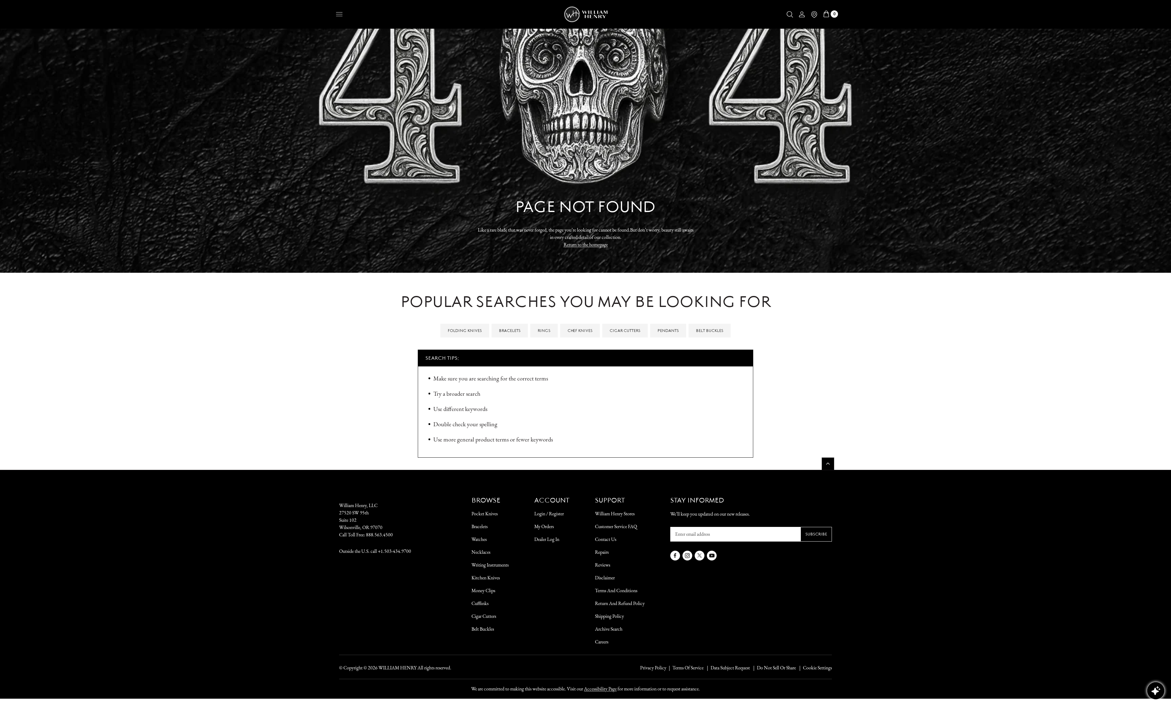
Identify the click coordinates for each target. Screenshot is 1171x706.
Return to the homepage (586, 244)
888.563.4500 (379, 534)
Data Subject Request (730, 668)
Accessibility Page (600, 689)
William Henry (397, 668)
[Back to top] (828, 463)
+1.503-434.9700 (394, 551)
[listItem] (773, 668)
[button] (789, 14)
